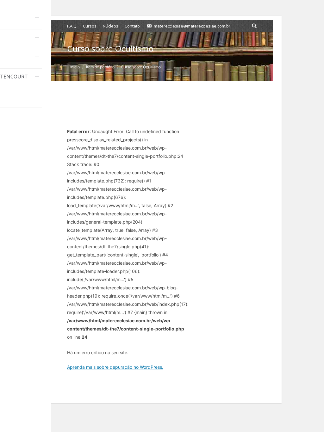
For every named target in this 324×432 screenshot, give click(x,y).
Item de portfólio (100, 67)
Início (75, 67)
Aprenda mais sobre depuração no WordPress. (115, 367)
